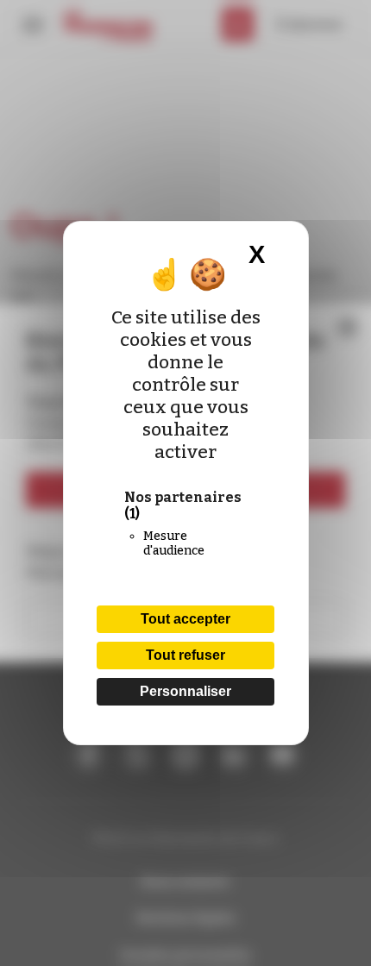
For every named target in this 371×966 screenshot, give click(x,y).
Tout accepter (185, 619)
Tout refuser (185, 655)
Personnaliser (185, 691)
